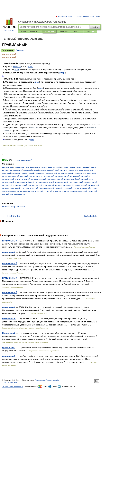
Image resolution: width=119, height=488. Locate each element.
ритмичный (93, 185)
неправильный (18, 206)
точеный (57, 191)
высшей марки (90, 167)
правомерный (61, 182)
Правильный (9, 319)
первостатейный (72, 179)
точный (65, 191)
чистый (5, 194)
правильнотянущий (45, 182)
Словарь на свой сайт (84, 17)
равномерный (76, 182)
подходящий (8, 182)
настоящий (34, 176)
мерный (24, 176)
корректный (80, 173)
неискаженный (62, 176)
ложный (6, 206)
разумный (7, 185)
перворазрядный (55, 179)
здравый (16, 173)
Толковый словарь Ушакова (30, 32)
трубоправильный (78, 191)
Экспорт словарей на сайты (12, 386)
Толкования (49, 32)
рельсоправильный (64, 185)
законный (73, 170)
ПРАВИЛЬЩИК (90, 216)
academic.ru (9, 31)
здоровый (6, 173)
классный (40, 173)
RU (97, 17)
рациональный (20, 185)
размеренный (90, 182)
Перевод (20, 50)
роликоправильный (11, 188)
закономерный (86, 170)
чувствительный (17, 194)
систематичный (46, 188)
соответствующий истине (85, 188)
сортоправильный (10, 191)
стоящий (39, 191)
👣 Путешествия (10, 382)
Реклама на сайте (52, 380)
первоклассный (38, 179)
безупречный (54, 167)
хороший (92, 191)
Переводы (63, 32)
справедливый (27, 191)
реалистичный (35, 185)
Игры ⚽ (90, 32)
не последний (47, 176)
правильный (8, 252)
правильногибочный (25, 182)
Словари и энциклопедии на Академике (42, 21)
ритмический (81, 185)
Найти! (95, 27)
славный (68, 188)
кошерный (92, 173)
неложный (75, 176)
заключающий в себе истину (53, 170)
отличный (25, 179)
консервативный (65, 173)
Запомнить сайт (65, 17)
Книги (76, 32)
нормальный (8, 179)
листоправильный (10, 176)
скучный (59, 188)
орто (17, 179)
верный (64, 167)
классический (28, 173)
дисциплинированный (12, 170)
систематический (30, 188)
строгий (48, 191)
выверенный (76, 167)
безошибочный (22, 167)
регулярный (48, 185)
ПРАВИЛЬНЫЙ (13, 216)
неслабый (86, 176)
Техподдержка (40, 380)
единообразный (31, 170)
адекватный (7, 167)
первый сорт (87, 179)
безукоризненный (38, 167)
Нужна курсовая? (23, 160)
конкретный (51, 173)
